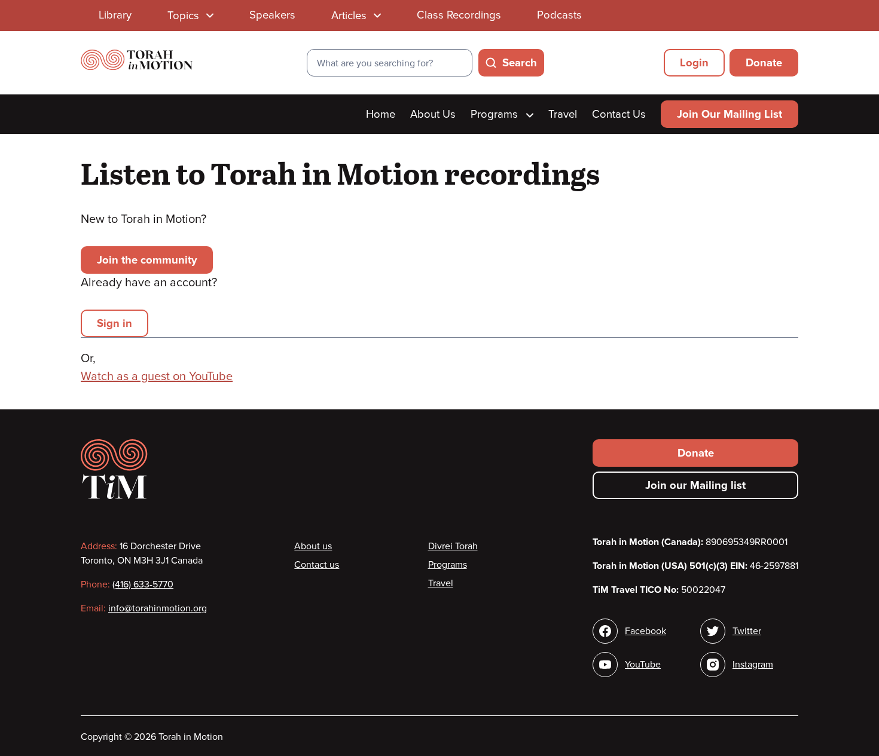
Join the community (147, 260)
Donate (764, 62)
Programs (496, 114)
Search (519, 62)
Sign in (114, 323)
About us (313, 546)
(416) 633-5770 (142, 584)
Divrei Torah (453, 546)
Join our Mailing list (695, 485)
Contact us (316, 565)
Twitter (746, 631)
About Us (433, 114)
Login (694, 62)
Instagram (752, 665)
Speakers (272, 15)
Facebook (645, 631)
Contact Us (619, 114)
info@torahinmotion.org (157, 608)
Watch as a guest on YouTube (157, 376)
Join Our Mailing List (729, 114)
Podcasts (559, 15)
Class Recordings (459, 15)
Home (380, 114)
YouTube (643, 665)
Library (115, 15)
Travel (562, 114)
